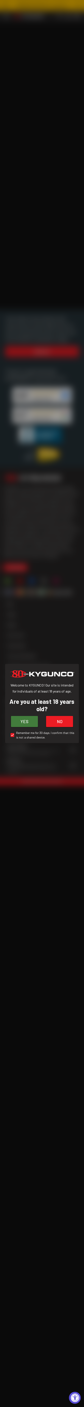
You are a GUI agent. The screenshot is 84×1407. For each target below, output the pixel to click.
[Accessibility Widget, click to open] (75, 1398)
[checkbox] (42, 735)
